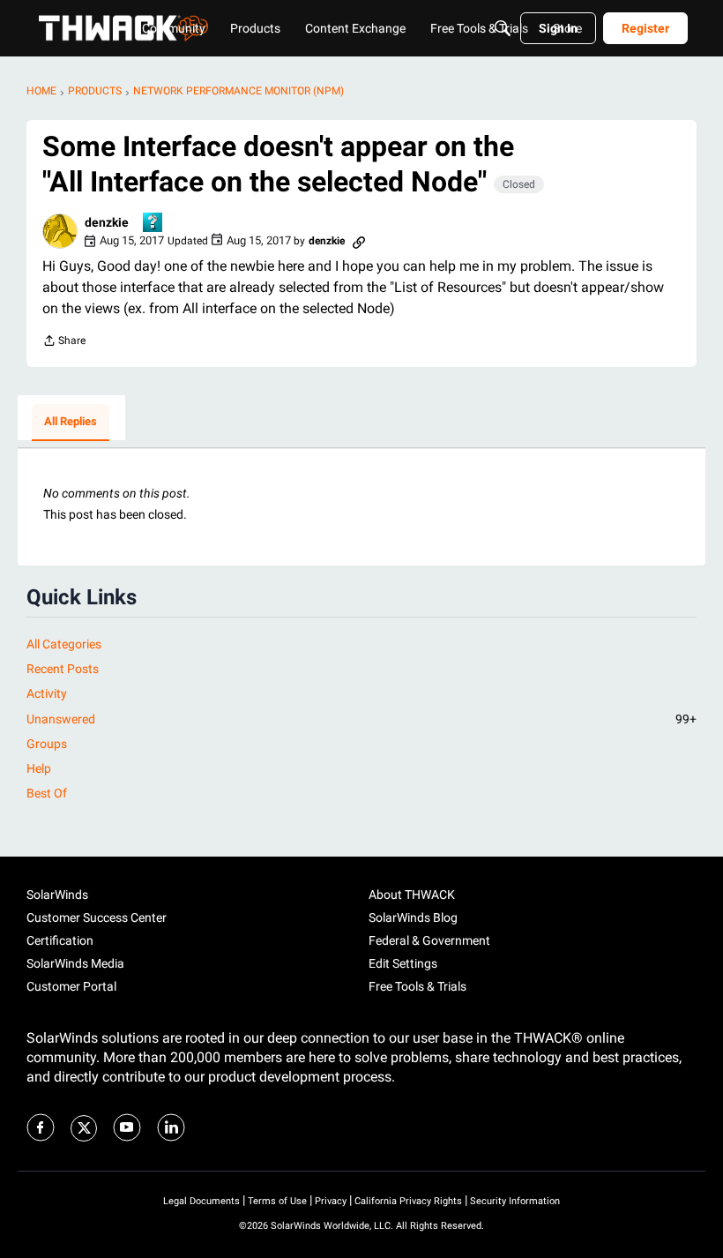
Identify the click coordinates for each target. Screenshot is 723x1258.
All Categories (63, 644)
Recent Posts (62, 669)
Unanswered (361, 719)
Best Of (46, 793)
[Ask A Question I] (153, 223)
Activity (46, 693)
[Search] (502, 28)
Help (38, 768)
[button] (60, 231)
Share (64, 342)
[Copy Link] (358, 241)
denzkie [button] (107, 222)
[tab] (70, 422)
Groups (46, 744)
